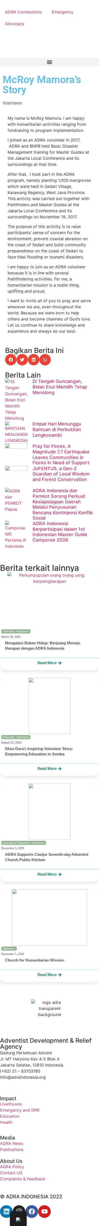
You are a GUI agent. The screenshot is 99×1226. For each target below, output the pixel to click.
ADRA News (11, 1143)
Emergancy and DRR (19, 1110)
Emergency (62, 11)
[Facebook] (31, 1211)
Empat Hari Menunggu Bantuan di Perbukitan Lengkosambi (56, 429)
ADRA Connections (23, 11)
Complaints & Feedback (22, 1178)
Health (6, 1122)
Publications (11, 1149)
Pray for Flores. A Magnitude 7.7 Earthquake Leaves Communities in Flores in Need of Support (61, 454)
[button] (49, 62)
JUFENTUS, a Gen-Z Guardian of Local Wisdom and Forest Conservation (61, 474)
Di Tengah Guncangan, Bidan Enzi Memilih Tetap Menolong (59, 387)
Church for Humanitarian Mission (34, 960)
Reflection (9, 631)
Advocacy (14, 23)
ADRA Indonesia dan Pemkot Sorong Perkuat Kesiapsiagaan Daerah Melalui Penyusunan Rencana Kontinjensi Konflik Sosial (62, 504)
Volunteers (12, 103)
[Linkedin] (6, 1211)
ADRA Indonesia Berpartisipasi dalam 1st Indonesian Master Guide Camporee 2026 (59, 532)
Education (9, 737)
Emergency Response (16, 842)
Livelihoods (11, 1104)
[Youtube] (44, 1211)
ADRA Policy (12, 1166)
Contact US (11, 1172)
